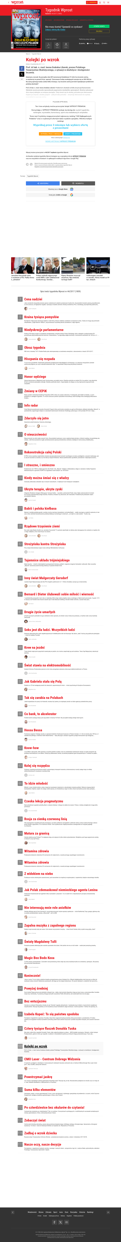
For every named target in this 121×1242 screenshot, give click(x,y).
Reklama (63, 1216)
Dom (66, 1212)
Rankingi (90, 1212)
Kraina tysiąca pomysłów (41, 317)
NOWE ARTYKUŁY (60, 141)
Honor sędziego (35, 376)
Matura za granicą (36, 833)
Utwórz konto (99, 26)
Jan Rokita (30, 518)
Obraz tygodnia (34, 347)
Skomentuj (79, 183)
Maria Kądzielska (32, 842)
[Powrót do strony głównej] (12, 1212)
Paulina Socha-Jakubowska (34, 621)
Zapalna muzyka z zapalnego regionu (50, 925)
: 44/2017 (53, 13)
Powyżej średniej (36, 988)
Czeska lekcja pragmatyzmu (43, 801)
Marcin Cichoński (32, 933)
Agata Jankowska (32, 639)
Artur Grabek (31, 552)
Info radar (31, 405)
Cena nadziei (33, 299)
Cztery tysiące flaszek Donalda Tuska (50, 1028)
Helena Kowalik (31, 657)
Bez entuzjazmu (35, 1001)
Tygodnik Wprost (58, 10)
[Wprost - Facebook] (54, 1222)
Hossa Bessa (33, 730)
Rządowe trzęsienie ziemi (42, 526)
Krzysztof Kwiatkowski (33, 967)
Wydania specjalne (72, 20)
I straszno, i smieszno (39, 465)
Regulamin (69, 1216)
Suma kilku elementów (40, 1090)
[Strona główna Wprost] (17, 2)
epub (57, 47)
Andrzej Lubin (31, 775)
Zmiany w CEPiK (35, 391)
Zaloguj (99, 31)
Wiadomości (32, 1212)
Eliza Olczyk (44, 339)
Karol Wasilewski (32, 705)
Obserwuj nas (58, 189)
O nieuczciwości (35, 434)
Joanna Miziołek (32, 339)
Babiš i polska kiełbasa (40, 508)
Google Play (74, 158)
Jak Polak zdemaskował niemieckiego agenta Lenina (61, 890)
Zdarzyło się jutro (36, 418)
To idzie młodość (36, 783)
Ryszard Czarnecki (32, 1038)
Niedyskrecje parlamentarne (43, 330)
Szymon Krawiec (32, 500)
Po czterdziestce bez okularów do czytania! (54, 1107)
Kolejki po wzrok (35, 1046)
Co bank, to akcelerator (40, 714)
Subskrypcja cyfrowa (86, 20)
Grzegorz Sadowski (32, 757)
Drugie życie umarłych (39, 612)
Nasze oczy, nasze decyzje (42, 1144)
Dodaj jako (58, 195)
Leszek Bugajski (32, 949)
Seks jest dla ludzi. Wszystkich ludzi (49, 630)
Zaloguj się (66, 137)
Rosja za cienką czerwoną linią (45, 819)
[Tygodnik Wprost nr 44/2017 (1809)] (26, 29)
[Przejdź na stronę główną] (8, 2)
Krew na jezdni (34, 647)
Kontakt (45, 1216)
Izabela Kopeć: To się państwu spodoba (51, 1014)
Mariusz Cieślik (31, 426)
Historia (82, 1212)
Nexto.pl (104, 43)
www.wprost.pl (63, 1237)
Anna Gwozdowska (32, 810)
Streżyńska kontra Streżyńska (45, 544)
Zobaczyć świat (35, 1120)
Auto (61, 1212)
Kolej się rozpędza (37, 765)
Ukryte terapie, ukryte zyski (43, 489)
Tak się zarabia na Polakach (43, 698)
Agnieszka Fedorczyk (33, 1068)
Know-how (31, 748)
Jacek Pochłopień (32, 308)
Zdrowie (48, 1212)
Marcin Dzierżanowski (33, 569)
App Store (66, 158)
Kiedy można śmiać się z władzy (46, 478)
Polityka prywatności (78, 1216)
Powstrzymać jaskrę (38, 1077)
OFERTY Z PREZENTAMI (73, 134)
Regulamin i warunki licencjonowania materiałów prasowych (49, 166)
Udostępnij (44, 183)
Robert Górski (44, 426)
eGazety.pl (82, 43)
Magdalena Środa (32, 444)
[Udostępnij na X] (21, 74)
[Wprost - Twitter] (60, 1222)
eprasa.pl (89, 43)
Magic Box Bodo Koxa (39, 958)
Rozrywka (73, 1212)
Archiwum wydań (59, 20)
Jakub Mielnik (31, 368)
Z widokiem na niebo (38, 873)
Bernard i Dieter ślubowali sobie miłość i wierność (59, 594)
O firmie (39, 1216)
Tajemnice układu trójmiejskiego (47, 560)
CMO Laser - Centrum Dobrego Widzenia (52, 1059)
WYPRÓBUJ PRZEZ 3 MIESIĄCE (51, 134)
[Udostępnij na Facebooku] (21, 68)
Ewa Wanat (31, 603)
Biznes (41, 1212)
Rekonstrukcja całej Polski (42, 452)
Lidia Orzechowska (32, 673)
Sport (55, 1212)
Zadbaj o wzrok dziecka (40, 1133)
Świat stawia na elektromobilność (47, 665)
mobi (66, 47)
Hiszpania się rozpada (39, 359)
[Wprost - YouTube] (66, 1222)
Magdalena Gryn (32, 689)
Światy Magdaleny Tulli (40, 941)
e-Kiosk (97, 43)
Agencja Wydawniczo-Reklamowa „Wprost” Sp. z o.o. (57, 1232)
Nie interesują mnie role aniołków (47, 907)
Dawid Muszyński (32, 917)
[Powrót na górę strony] (108, 1212)
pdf (48, 47)
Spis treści (48, 20)
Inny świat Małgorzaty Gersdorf (46, 578)
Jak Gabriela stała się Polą (43, 681)
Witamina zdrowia (36, 851)
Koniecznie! (32, 975)
